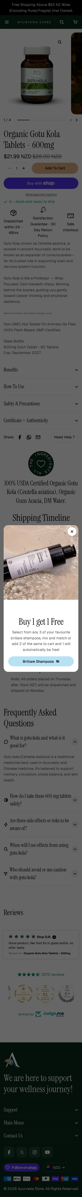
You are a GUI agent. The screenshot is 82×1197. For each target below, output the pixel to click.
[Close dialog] (72, 531)
